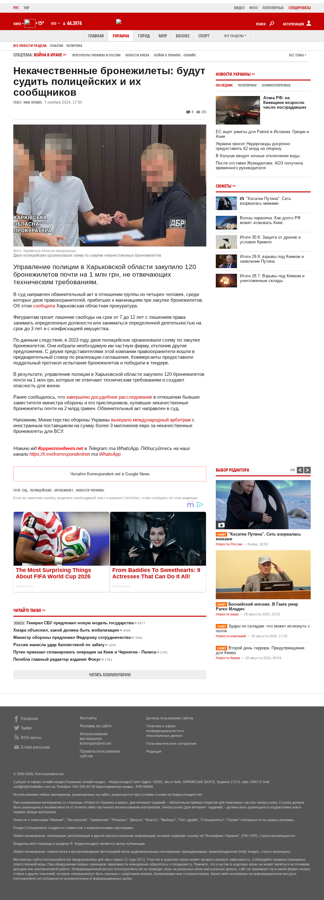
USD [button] (54, 23)
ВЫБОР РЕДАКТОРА (232, 470)
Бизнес (183, 36)
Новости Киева (228, 658)
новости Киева (137, 55)
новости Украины (90, 490)
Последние (224, 85)
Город (144, 36)
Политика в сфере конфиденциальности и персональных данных (165, 730)
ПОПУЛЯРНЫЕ (273, 7)
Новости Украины (233, 74)
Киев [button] (17, 23)
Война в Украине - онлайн (175, 55)
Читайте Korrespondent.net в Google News (110, 474)
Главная (96, 36)
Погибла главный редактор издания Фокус (62, 659)
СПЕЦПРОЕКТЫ (300, 7)
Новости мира (227, 614)
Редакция (153, 751)
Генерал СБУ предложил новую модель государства (80, 622)
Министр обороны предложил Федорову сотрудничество (78, 637)
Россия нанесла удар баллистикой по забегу (64, 644)
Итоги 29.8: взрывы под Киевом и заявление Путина (272, 259)
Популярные (247, 85)
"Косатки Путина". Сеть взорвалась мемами (265, 201)
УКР (26, 7)
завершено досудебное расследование (109, 397)
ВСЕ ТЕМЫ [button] (296, 55)
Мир (163, 36)
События (56, 45)
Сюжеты (223, 186)
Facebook (29, 719)
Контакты (88, 718)
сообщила (44, 305)
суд (24, 490)
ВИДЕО (239, 7)
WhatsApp (110, 454)
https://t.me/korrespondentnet (59, 454)
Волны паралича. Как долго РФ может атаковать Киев (270, 220)
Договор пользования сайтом (169, 718)
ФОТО (253, 7)
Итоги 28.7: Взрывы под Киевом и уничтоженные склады (272, 278)
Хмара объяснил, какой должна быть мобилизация (72, 630)
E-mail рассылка (35, 747)
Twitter (26, 728)
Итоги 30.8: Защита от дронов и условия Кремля (270, 239)
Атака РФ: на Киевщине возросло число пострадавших (284, 102)
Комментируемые (276, 85)
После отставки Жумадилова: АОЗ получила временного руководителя (259, 165)
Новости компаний (231, 636)
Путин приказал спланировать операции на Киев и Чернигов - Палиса (90, 652)
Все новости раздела (30, 45)
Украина (121, 36)
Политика (74, 45)
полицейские (41, 490)
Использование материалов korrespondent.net (95, 739)
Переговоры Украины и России (96, 55)
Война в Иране (115, 55)
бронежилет (63, 490)
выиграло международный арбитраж (151, 419)
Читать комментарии (110, 675)
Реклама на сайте (96, 726)
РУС (16, 7)
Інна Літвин (32, 102)
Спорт (203, 36)
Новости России (229, 544)
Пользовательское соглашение (171, 743)
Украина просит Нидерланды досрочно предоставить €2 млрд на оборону (253, 146)
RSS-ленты (31, 738)
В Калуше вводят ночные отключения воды (258, 155)
